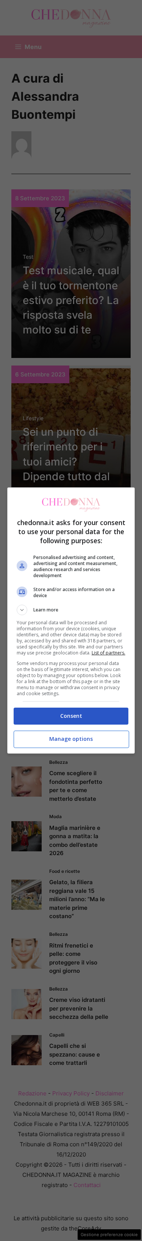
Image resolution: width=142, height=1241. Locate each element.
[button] (71, 610)
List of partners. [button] (108, 653)
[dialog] (71, 620)
